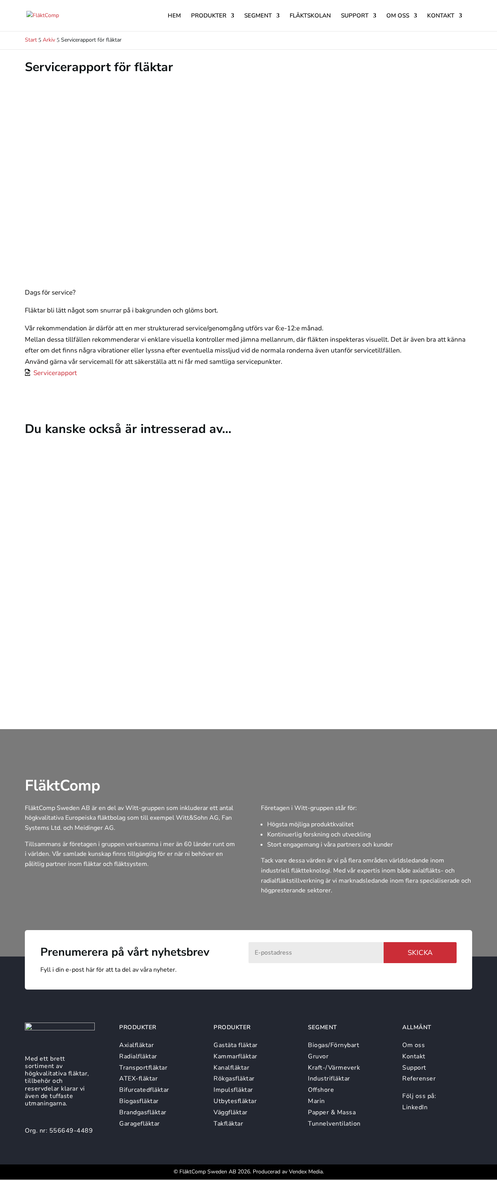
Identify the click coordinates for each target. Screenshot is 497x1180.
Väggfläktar (231, 1112)
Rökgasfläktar (234, 1078)
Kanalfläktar (231, 1067)
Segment (258, 16)
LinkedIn (414, 1107)
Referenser (419, 1078)
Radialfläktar (138, 1056)
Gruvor (318, 1056)
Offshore (321, 1090)
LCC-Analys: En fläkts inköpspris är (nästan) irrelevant (131, 554)
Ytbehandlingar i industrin (79, 470)
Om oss (397, 16)
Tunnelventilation (334, 1123)
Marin (316, 1101)
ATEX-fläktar (138, 1078)
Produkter (208, 16)
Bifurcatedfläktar (144, 1090)
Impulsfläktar (233, 1090)
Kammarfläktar (235, 1056)
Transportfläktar (143, 1067)
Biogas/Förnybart (333, 1045)
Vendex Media (306, 1171)
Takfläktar (228, 1123)
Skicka (420, 952)
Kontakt (440, 16)
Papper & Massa (332, 1112)
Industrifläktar (329, 1078)
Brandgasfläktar (143, 1112)
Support (354, 16)
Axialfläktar (136, 1045)
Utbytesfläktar (235, 1101)
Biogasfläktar (139, 1101)
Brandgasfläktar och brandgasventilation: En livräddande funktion (152, 638)
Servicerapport (55, 372)
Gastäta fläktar (236, 1045)
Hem (174, 16)
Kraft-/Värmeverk (334, 1067)
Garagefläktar (139, 1123)
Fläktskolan (310, 16)
